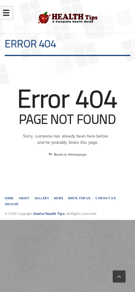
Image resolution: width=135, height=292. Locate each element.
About (24, 198)
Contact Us (105, 198)
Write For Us (79, 198)
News (58, 198)
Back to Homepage (70, 154)
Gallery (42, 198)
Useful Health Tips (49, 214)
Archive (12, 204)
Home (9, 198)
